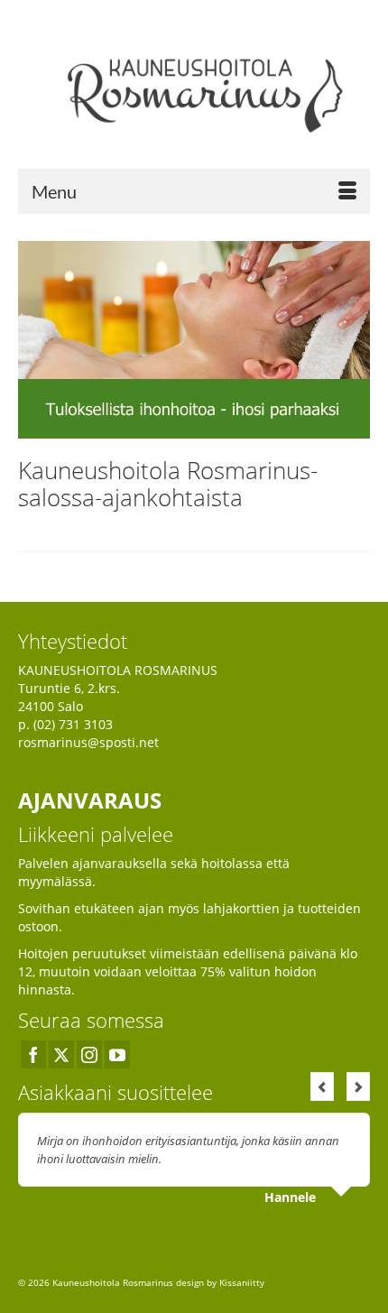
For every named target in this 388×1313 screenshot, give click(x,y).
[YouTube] (117, 1054)
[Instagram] (89, 1054)
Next (358, 1086)
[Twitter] (61, 1054)
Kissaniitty (241, 1282)
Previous (322, 1086)
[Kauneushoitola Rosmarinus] (194, 91)
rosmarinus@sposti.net (88, 742)
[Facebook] (33, 1054)
